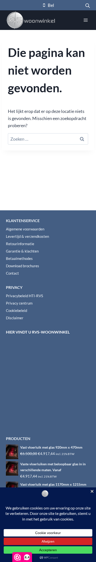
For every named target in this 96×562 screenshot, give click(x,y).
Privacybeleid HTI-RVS (24, 296)
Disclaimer (14, 318)
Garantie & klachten (22, 251)
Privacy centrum (19, 303)
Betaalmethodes (19, 258)
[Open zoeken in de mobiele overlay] (87, 5)
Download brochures (22, 266)
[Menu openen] (85, 20)
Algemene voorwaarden (25, 229)
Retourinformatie (20, 243)
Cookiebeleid (16, 310)
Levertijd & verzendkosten (27, 236)
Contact (12, 273)
